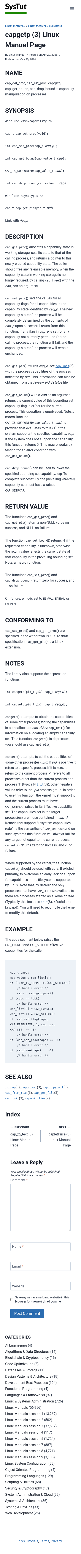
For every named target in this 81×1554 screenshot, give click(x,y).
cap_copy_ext (53, 1087)
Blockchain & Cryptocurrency (27, 1358)
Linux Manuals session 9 (24, 1457)
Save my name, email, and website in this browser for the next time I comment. (42, 1299)
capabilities (35, 1098)
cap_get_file (43, 1092)
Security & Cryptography (23, 1488)
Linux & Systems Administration (29, 1401)
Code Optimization (19, 1364)
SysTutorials (28, 1541)
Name (18, 1246)
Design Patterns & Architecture (28, 1376)
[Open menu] (72, 8)
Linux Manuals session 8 (24, 1451)
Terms (44, 1541)
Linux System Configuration (26, 1463)
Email (17, 1266)
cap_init (62, 366)
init (40, 784)
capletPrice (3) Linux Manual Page (60, 1136)
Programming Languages (24, 1476)
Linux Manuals (15, 26)
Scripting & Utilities (19, 1482)
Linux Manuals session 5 (24, 1439)
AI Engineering (16, 1345)
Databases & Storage (21, 1370)
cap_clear (29, 1087)
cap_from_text (16, 1092)
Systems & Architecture (22, 1501)
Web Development (19, 1513)
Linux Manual (17, 54)
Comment (19, 1180)
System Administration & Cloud (29, 1494)
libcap (10, 1087)
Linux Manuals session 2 (24, 1420)
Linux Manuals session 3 (45, 26)
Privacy (56, 1541)
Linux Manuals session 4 (24, 1432)
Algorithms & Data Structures (27, 1352)
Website (18, 1286)
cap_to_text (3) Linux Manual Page (21, 1136)
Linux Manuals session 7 (24, 1445)
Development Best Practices (26, 1383)
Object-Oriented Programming (27, 1470)
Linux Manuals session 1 (24, 1414)
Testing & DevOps (18, 1507)
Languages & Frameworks (25, 1395)
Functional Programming (24, 1389)
